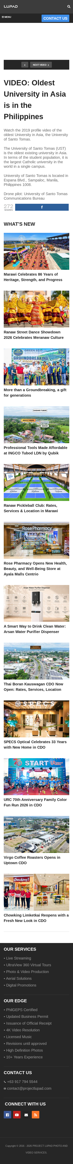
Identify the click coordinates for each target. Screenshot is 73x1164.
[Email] (26, 1114)
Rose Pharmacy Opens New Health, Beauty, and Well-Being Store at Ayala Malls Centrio (35, 568)
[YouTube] (17, 1114)
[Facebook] (7, 1114)
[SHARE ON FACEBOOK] (42, 207)
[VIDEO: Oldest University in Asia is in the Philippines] (36, 251)
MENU (7, 17)
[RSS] (35, 1114)
